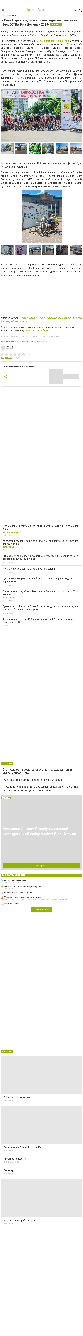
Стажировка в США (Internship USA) (22, 1147)
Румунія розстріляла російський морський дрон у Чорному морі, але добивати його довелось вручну (40, 608)
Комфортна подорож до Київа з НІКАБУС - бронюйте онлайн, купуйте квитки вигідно (40, 542)
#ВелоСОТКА (16, 341)
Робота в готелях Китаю (16, 1097)
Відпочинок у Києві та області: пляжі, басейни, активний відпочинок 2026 (40, 528)
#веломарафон (42, 341)
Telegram (30, 330)
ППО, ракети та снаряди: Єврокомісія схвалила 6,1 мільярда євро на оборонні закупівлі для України (40, 557)
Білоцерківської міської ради (53, 40)
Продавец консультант (15, 1158)
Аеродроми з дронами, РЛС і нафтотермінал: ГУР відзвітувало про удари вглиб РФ (39, 621)
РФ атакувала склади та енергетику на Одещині (29, 568)
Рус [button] (75, 10)
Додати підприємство (41, 909)
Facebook (43, 330)
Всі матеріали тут (41, 866)
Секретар (8, 1170)
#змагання (25, 341)
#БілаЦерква (5, 341)
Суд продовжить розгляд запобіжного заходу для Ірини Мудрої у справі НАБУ (38, 580)
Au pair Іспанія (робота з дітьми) (21, 1220)
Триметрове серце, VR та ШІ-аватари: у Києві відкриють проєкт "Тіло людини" (40, 593)
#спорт (32, 341)
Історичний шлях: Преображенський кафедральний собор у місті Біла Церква (39, 831)
